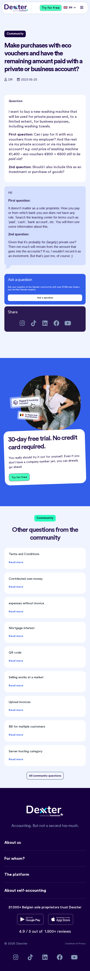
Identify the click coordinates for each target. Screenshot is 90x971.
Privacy (82, 944)
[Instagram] (22, 323)
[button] (82, 7)
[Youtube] (68, 323)
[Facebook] (56, 323)
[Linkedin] (45, 323)
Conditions (70, 944)
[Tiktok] (34, 323)
